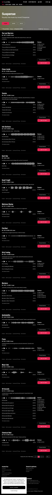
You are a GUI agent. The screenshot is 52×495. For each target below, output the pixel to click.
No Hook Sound (42, 47)
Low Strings (41, 404)
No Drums (41, 107)
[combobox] (47, 29)
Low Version (41, 108)
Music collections (30, 468)
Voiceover (41, 45)
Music (3, 4)
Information (23, 63)
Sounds (13, 4)
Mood (21, 23)
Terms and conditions (7, 473)
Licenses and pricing (6, 470)
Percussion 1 (41, 401)
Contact (4, 468)
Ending (40, 50)
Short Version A (42, 295)
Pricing (20, 4)
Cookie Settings (14, 490)
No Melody (41, 105)
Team (3, 471)
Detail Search (8, 4)
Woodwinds (41, 410)
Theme (5, 23)
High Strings (41, 405)
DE (47, 2)
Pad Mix (40, 48)
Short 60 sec (41, 137)
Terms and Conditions (28, 488)
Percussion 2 (41, 402)
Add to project (9, 63)
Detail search (29, 470)
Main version (41, 44)
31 (47, 456)
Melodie (40, 408)
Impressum (4, 476)
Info (17, 4)
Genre (13, 23)
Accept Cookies (14, 487)
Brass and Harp (42, 407)
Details (3, 63)
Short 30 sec (41, 139)
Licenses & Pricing (16, 63)
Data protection (5, 474)
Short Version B (42, 297)
